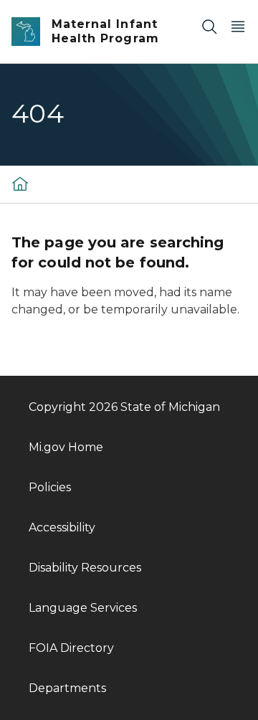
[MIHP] (20, 183)
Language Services (83, 608)
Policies (50, 487)
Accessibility (62, 527)
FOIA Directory (71, 648)
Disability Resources (85, 567)
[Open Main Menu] (238, 26)
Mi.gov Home (66, 447)
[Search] (209, 26)
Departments (67, 688)
